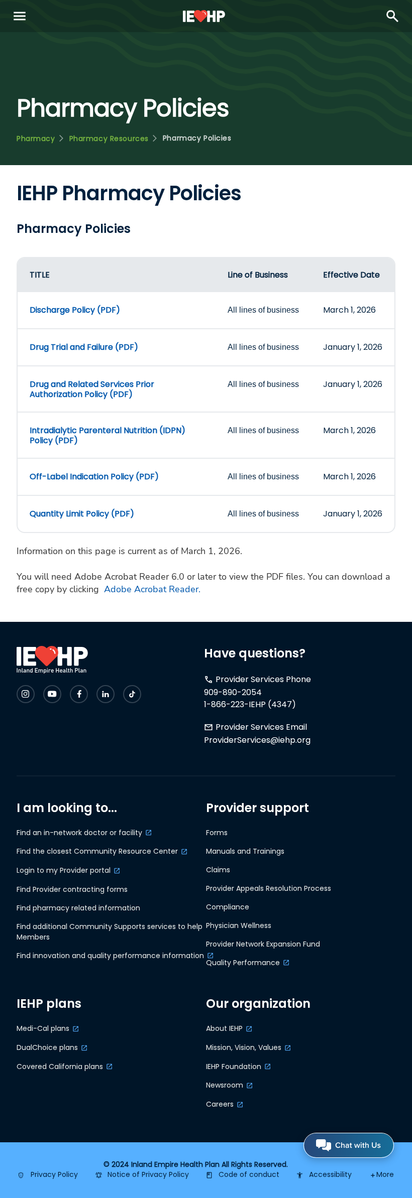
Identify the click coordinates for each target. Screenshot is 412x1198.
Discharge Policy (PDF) (75, 310)
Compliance (227, 907)
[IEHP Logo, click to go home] (204, 16)
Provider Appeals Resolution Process (268, 888)
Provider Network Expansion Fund (263, 944)
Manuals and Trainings (245, 851)
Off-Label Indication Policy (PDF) (94, 476)
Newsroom (224, 1085)
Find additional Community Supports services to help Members (109, 931)
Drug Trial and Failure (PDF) (84, 347)
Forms (217, 833)
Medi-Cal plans (43, 1028)
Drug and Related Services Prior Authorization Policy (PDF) (92, 389)
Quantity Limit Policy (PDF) (82, 513)
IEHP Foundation (233, 1066)
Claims (218, 870)
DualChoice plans (47, 1047)
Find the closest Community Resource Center (97, 851)
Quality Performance (243, 963)
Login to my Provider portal (64, 870)
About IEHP (224, 1028)
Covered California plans (60, 1066)
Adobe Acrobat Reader (151, 589)
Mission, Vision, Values (243, 1047)
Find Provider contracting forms (72, 889)
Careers (220, 1104)
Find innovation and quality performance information (110, 956)
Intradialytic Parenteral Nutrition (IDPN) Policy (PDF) (107, 435)
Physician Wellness (238, 925)
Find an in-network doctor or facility (79, 833)
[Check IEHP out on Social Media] (26, 694)
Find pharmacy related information (78, 908)
